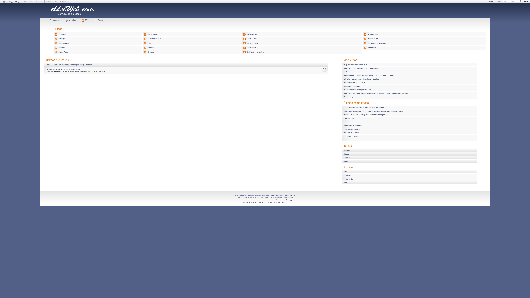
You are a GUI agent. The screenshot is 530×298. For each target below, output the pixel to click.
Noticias (72, 20)
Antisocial (62, 34)
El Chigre (62, 39)
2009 (345, 172)
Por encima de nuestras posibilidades (357, 90)
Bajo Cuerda (152, 34)
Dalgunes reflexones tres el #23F (355, 65)
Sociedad (347, 150)
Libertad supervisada (351, 136)
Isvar (149, 43)
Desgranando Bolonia (352, 86)
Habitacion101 (373, 39)
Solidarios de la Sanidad (255, 52)
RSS (47, 1)
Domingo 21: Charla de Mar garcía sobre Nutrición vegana (365, 115)
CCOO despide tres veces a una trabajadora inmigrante (364, 107)
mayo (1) (349, 175)
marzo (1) (349, 179)
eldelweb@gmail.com (291, 200)
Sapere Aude (63, 52)
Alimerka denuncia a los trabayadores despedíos (361, 79)
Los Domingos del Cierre (377, 43)
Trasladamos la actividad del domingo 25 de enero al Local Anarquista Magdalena (373, 111)
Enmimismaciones (154, 39)
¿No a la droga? (349, 118)
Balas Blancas (252, 34)
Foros (100, 20)
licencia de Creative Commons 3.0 (282, 195)
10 (324, 69)
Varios (346, 161)
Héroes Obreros (64, 43)
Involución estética (350, 140)
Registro (491, 1)
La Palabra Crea (252, 43)
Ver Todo (88, 65)
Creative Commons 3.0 (60, 1)
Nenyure (62, 47)
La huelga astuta (350, 122)
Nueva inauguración (351, 97)
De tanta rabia (373, 34)
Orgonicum (372, 47)
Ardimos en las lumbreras (353, 125)
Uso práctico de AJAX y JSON (354, 82)
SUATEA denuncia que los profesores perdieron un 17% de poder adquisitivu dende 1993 (376, 93)
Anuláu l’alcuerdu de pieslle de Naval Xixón (63, 69)
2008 (345, 182)
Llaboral (347, 157)
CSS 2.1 (38, 1)
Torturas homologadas (352, 129)
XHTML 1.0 (27, 1)
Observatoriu (251, 47)
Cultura (346, 154)
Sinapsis (151, 52)
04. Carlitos (348, 72)
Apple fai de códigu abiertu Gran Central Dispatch (362, 68)
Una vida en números (351, 132)
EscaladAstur (251, 39)
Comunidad (55, 20)
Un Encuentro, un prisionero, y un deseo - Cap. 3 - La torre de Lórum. (369, 75)
